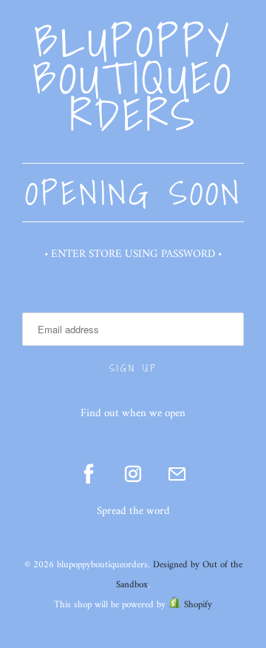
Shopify (198, 604)
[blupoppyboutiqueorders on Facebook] (89, 474)
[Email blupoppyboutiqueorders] (177, 474)
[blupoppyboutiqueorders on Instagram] (133, 474)
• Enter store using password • (133, 254)
